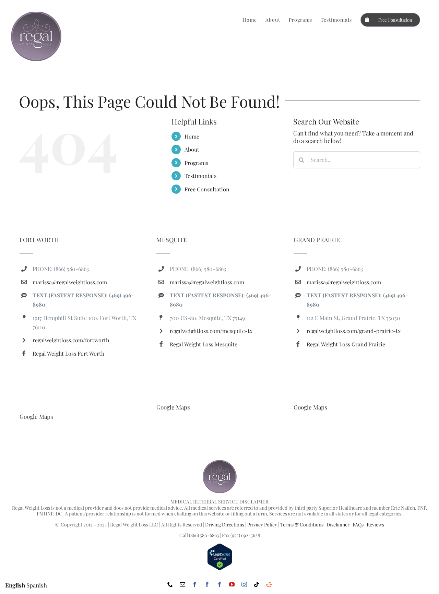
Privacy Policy (262, 524)
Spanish (36, 585)
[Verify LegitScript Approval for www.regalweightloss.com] (219, 546)
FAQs (358, 524)
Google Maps (36, 416)
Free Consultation (207, 189)
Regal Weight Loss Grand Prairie (346, 344)
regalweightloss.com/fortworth (71, 340)
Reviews (375, 524)
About (192, 149)
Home (192, 136)
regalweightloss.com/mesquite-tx (211, 330)
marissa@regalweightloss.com (70, 282)
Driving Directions (224, 524)
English (15, 585)
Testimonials (200, 175)
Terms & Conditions (301, 524)
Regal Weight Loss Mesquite (203, 344)
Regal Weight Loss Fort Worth (68, 353)
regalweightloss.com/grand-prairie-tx (354, 330)
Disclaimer (338, 524)
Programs (196, 162)
